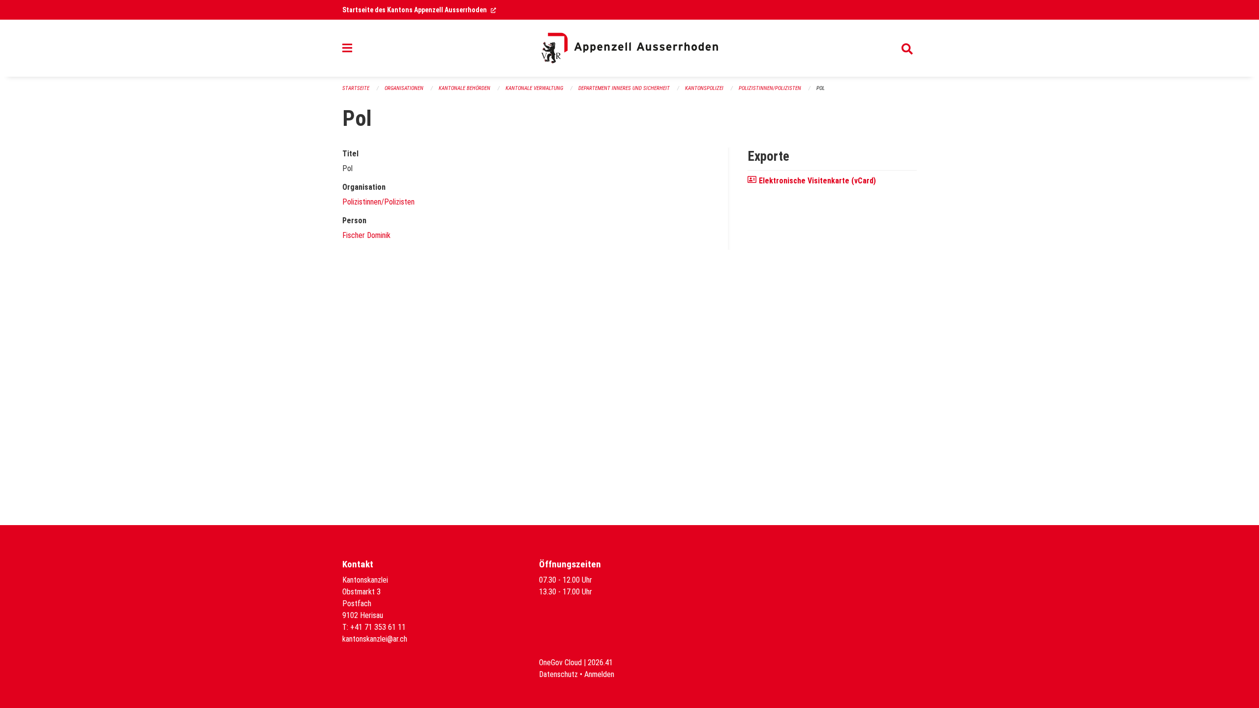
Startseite (355, 88)
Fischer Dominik (366, 235)
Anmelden (599, 674)
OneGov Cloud (560, 662)
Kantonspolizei (704, 88)
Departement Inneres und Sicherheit (624, 88)
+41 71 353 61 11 (378, 627)
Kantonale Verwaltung (534, 88)
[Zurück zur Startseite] (629, 48)
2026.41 (600, 662)
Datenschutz (558, 674)
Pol (820, 88)
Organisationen (404, 88)
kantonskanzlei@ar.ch (374, 639)
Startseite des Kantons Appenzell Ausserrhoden (419, 10)
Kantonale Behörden (464, 88)
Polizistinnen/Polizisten (770, 88)
